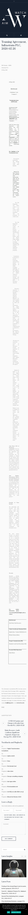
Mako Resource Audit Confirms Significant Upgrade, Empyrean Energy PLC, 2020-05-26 (12, 733)
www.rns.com (20, 703)
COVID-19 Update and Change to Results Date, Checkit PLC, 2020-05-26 (15, 723)
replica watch (11, 756)
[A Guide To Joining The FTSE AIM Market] (15, 868)
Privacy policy (16, 912)
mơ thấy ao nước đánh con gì (15, 791)
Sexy (8, 761)
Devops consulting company (15, 776)
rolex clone (10, 771)
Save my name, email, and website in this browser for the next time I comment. (14, 817)
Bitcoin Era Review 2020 (14, 797)
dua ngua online (11, 781)
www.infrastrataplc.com (17, 612)
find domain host (11, 766)
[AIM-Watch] (14, 18)
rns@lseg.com (9, 703)
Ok (8, 912)
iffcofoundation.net (12, 786)
